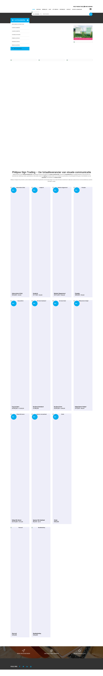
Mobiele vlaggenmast (60, 293)
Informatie (62, 9)
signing (45, 175)
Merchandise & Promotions (18, 24)
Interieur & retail (16, 41)
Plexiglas (77, 293)
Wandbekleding (37, 633)
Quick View (20, 239)
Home (33, 9)
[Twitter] (23, 666)
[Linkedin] (27, 666)
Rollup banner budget (80, 406)
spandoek (44, 177)
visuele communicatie (54, 174)
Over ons (38, 9)
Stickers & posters (16, 34)
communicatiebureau (27, 174)
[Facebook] (19, 666)
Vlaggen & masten (16, 31)
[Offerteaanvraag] (90, 9)
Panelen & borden (16, 45)
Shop (50, 9)
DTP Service (55, 9)
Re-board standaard (38, 406)
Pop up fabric (15, 406)
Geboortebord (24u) (17, 293)
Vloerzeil (14, 633)
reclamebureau (68, 174)
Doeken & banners (16, 27)
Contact (68, 9)
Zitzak (55, 520)
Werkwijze (44, 9)
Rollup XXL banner (17, 520)
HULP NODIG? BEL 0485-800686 (82, 6)
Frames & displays (16, 38)
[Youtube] (30, 666)
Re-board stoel (58, 406)
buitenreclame (58, 177)
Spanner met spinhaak (39, 520)
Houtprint (35, 293)
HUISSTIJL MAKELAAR (77, 9)
